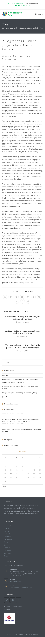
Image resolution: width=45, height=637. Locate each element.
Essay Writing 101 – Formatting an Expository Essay (19, 393)
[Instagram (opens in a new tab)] (21, 6)
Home (6, 531)
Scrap (6, 556)
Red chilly (7, 553)
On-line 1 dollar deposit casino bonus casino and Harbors (22, 332)
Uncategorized (11, 59)
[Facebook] (12, 600)
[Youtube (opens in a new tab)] (29, 6)
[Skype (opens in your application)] (26, 6)
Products (7, 537)
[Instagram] (18, 600)
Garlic (6, 542)
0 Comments (19, 414)
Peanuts (7, 548)
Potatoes (7, 551)
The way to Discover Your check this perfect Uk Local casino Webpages (22, 346)
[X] (7, 600)
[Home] (3, 28)
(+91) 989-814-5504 (31, 3)
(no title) (5, 375)
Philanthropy (9, 534)
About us (7, 525)
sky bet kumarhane (30, 121)
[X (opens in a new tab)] (16, 6)
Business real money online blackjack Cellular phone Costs (22, 317)
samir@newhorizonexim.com (21, 588)
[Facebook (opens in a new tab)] (18, 6)
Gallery (6, 528)
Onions (6, 545)
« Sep (4, 486)
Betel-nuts (8, 539)
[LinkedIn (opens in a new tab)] (24, 6)
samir (7, 56)
